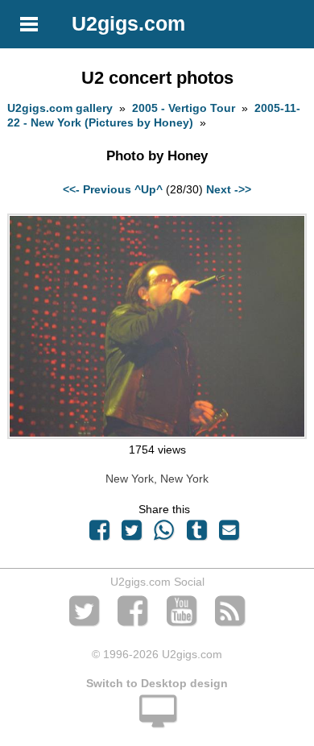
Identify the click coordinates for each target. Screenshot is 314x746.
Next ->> (228, 189)
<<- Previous (97, 189)
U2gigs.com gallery (60, 108)
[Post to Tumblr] (196, 534)
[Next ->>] (156, 435)
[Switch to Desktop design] (157, 720)
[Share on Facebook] (99, 534)
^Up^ (148, 189)
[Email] (229, 534)
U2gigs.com (128, 23)
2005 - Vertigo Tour (183, 108)
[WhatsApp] (164, 534)
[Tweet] (132, 534)
